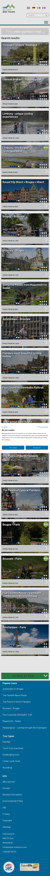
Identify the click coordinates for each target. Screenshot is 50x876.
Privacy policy (43, 427)
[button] (6, 426)
